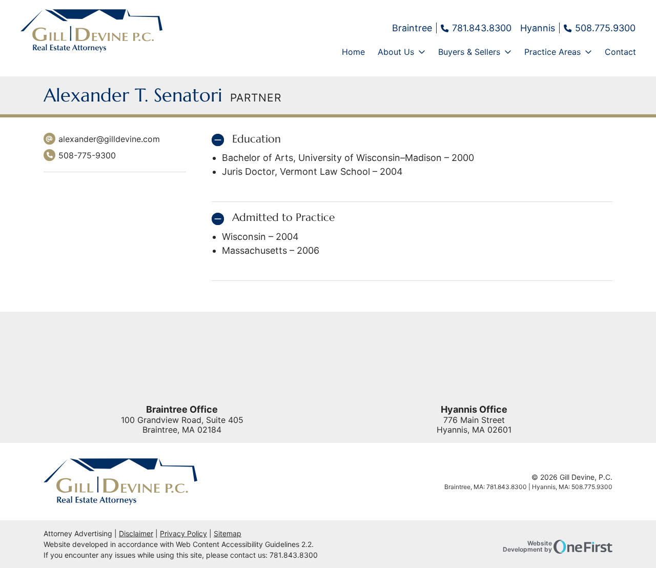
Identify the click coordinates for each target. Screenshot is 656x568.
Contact (620, 52)
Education (256, 139)
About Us (396, 52)
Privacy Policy (183, 533)
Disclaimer (136, 533)
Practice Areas (552, 52)
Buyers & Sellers (469, 52)
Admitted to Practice (283, 217)
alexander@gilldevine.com (109, 139)
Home (353, 52)
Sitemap (227, 533)
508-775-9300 (80, 155)
